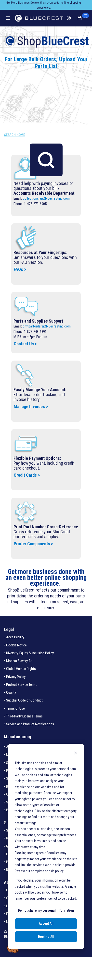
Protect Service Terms (21, 684)
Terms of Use (15, 708)
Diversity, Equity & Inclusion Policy (30, 653)
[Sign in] (71, 18)
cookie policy (54, 871)
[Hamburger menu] (9, 18)
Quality (11, 692)
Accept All (46, 923)
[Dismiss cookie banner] (75, 754)
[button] (82, 18)
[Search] (46, 160)
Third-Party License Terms (24, 716)
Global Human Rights (21, 668)
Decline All (46, 937)
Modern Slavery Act (20, 661)
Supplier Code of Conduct (24, 700)
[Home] (39, 18)
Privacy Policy (16, 677)
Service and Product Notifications (30, 724)
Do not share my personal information (46, 910)
